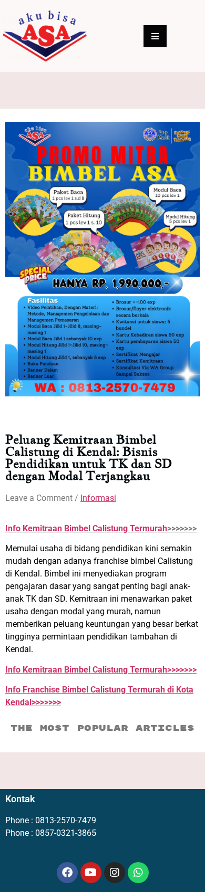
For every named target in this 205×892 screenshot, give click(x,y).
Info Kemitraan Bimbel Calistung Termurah (86, 528)
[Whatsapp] (138, 872)
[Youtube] (90, 872)
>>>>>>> (101, 670)
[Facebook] (67, 872)
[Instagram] (114, 872)
